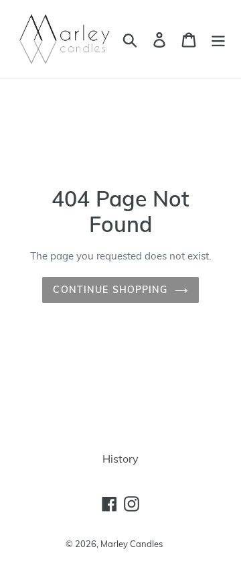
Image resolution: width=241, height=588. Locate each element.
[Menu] (218, 38)
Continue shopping (110, 290)
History (120, 458)
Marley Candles (131, 543)
